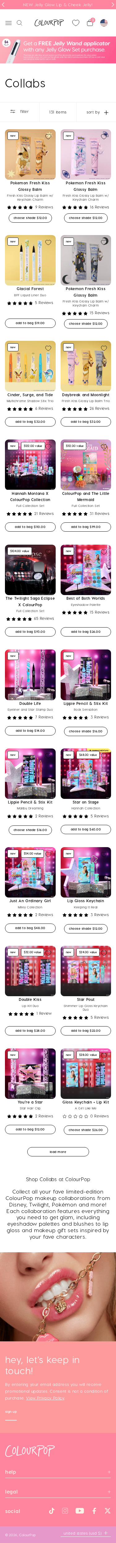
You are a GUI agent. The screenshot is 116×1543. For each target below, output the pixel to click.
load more (58, 1152)
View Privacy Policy (45, 1397)
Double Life (30, 703)
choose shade (33, 218)
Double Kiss (30, 999)
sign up (11, 1412)
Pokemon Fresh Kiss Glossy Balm (30, 186)
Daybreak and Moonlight (85, 394)
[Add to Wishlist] (48, 136)
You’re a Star (30, 1102)
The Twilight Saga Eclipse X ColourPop (30, 601)
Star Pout (86, 999)
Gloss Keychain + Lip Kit (85, 1102)
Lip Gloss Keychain (85, 900)
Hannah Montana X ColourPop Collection (30, 496)
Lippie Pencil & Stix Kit (86, 703)
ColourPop (27, 1535)
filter (24, 111)
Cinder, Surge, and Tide (30, 394)
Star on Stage (86, 802)
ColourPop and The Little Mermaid (86, 496)
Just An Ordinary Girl (30, 900)
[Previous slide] (3, 5)
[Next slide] (113, 5)
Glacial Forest (30, 288)
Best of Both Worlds (86, 598)
